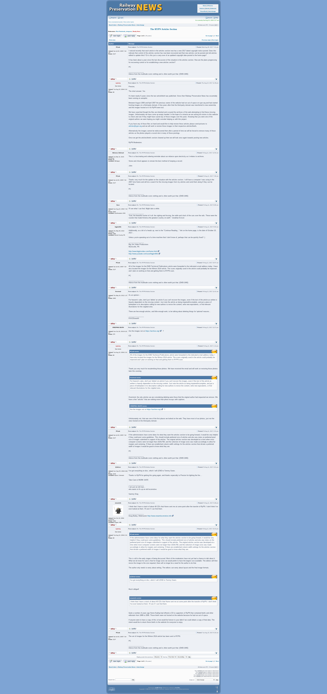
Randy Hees (136, 31)
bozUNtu (177, 687)
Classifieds (203, 11)
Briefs (207, 8)
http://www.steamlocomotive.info (159, 516)
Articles (202, 8)
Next (217, 35)
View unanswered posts (115, 22)
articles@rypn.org (135, 126)
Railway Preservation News (126, 25)
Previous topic (206, 40)
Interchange (212, 11)
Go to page (209, 35)
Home (204, 5)
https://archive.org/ (152, 331)
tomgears (129, 31)
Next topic (215, 40)
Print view (112, 40)
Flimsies (210, 5)
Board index (112, 25)
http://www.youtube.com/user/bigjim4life (143, 254)
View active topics (128, 22)
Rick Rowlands (120, 31)
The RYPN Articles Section (163, 29)
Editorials (213, 8)
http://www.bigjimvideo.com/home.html (143, 251)
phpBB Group (158, 687)
